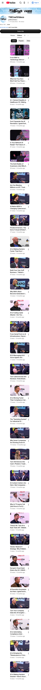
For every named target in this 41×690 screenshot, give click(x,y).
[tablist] (20, 35)
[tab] (12, 35)
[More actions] (28, 58)
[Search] (20, 3)
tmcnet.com (4, 27)
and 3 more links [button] (12, 27)
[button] (28, 35)
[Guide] (3, 3)
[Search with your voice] (24, 3)
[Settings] (28, 3)
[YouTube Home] (11, 2)
